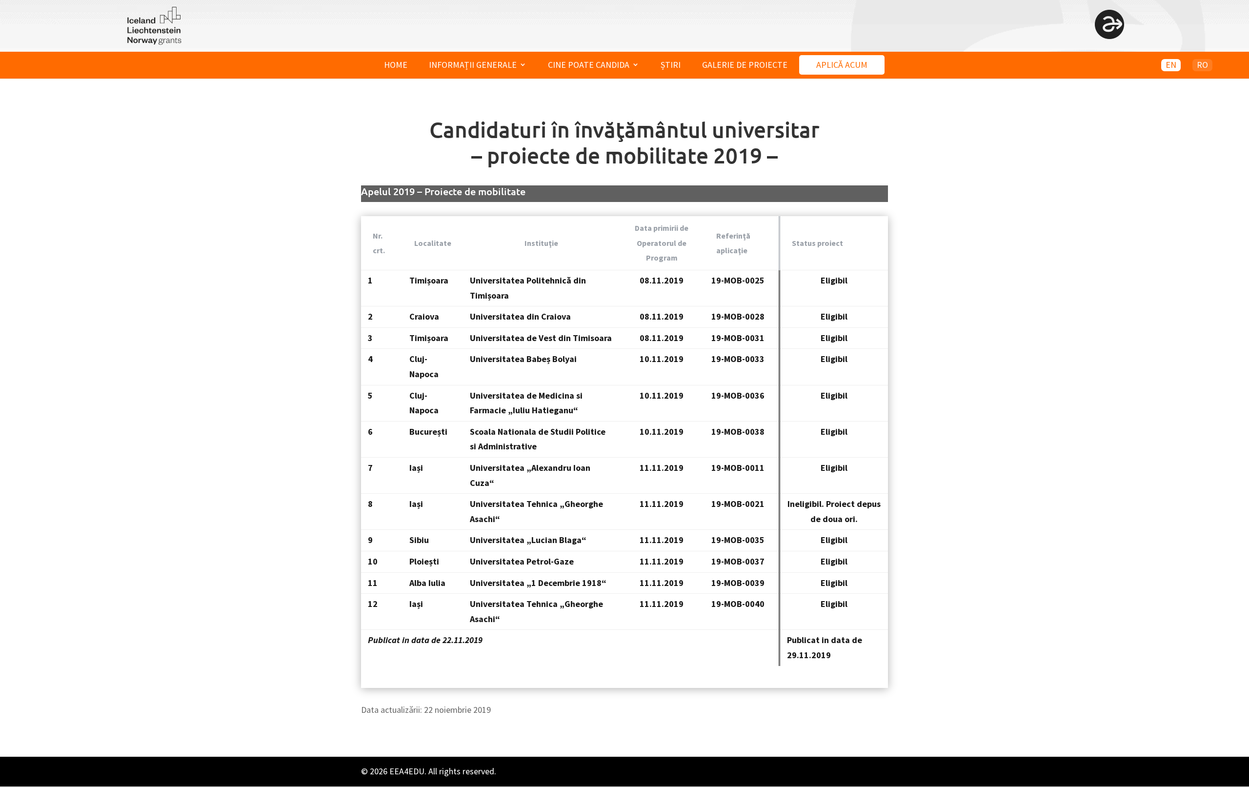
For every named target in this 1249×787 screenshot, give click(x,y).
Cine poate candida (588, 64)
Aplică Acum (841, 64)
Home (395, 64)
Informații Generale (473, 64)
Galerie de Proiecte (744, 64)
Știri (671, 64)
